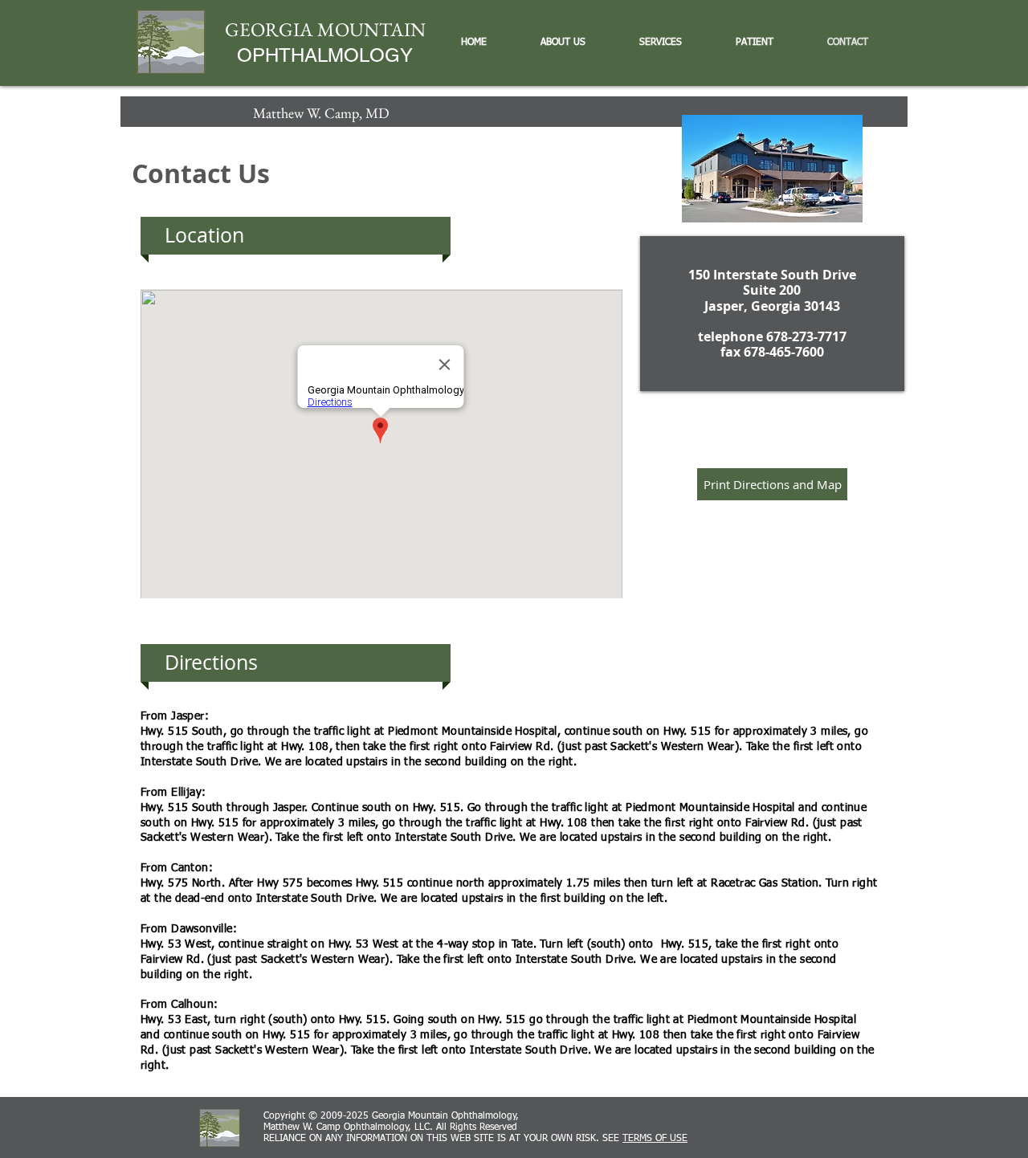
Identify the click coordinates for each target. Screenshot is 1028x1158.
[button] (573, 42)
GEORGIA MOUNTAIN (325, 29)
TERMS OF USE (654, 1139)
